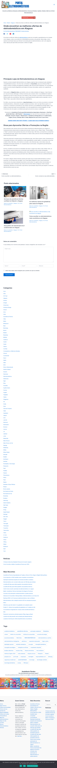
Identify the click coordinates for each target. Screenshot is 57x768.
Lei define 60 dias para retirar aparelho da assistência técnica (17, 584)
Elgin (4, 381)
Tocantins (5, 528)
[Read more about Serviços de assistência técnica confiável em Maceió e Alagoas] (15, 191)
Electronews (27, 114)
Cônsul (5, 353)
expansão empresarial (34, 641)
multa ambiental (21, 653)
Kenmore (5, 422)
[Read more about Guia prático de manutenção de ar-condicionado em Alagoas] (13, 217)
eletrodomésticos (24, 37)
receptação (23, 656)
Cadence (5, 339)
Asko (4, 314)
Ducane (5, 371)
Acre (4, 291)
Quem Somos (3, 705)
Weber (4, 544)
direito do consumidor (15, 634)
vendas (19, 663)
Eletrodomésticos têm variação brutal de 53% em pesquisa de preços (19, 600)
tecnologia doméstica (9, 663)
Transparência (3, 715)
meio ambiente (40, 650)
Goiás (4, 404)
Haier (4, 410)
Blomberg (5, 328)
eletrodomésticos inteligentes (11, 641)
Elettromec (5, 378)
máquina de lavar (31, 653)
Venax (4, 539)
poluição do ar (7, 656)
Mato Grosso (6, 440)
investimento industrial (36, 647)
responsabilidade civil (41, 656)
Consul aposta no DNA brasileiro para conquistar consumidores (18, 577)
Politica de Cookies (4, 714)
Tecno (4, 521)
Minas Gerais (6, 452)
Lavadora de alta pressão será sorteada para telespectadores (17, 616)
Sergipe (5, 507)
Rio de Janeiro (6, 489)
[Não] (55, 764)
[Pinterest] (10, 34)
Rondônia (5, 496)
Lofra (4, 436)
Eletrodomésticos (7, 376)
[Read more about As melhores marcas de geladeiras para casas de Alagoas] (38, 192)
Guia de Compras (7, 408)
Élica (4, 383)
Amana (5, 300)
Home (1, 704)
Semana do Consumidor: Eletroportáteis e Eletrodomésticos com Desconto (21, 595)
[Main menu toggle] (54, 4)
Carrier (5, 342)
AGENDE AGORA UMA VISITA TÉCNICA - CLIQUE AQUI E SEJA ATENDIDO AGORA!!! (28, 120)
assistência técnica (22, 631)
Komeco (5, 427)
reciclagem (30, 656)
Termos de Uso (3, 709)
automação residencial (35, 631)
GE (4, 401)
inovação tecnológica (9, 647)
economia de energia (42, 634)
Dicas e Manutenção (8, 367)
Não (24, 765)
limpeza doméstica (29, 650)
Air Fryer (5, 296)
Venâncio (5, 537)
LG (4, 431)
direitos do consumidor (29, 634)
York (4, 551)
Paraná (5, 473)
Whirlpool (5, 546)
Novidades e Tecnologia (9, 463)
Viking (4, 542)
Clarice (5, 346)
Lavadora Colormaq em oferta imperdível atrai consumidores (17, 618)
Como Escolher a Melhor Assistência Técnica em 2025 (16, 564)
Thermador (6, 525)
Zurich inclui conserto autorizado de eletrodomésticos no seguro (18, 588)
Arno (4, 312)
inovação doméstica (40, 644)
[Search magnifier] (34, 17)
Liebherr (5, 433)
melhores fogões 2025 (9, 653)
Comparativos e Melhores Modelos (11, 351)
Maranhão (5, 438)
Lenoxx (5, 429)
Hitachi (5, 415)
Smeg (4, 509)
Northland (5, 459)
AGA (4, 293)
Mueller (5, 456)
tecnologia (31, 659)
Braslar (5, 332)
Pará (4, 468)
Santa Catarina (6, 502)
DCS (4, 365)
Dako (4, 362)
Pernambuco (6, 475)
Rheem (5, 486)
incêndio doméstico (21, 644)
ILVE (4, 417)
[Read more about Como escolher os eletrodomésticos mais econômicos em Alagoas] (41, 212)
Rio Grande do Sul (7, 493)
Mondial (5, 454)
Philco (4, 477)
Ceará (4, 344)
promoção (15, 656)
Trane (4, 532)
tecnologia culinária (42, 659)
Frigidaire (5, 394)
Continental (6, 355)
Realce (4, 482)
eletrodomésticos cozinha (44, 638)
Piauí (4, 479)
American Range (7, 307)
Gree (4, 406)
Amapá (5, 302)
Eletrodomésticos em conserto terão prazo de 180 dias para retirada (19, 582)
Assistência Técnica (8, 316)
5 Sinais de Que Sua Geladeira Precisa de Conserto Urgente (17, 562)
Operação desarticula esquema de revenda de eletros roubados (18, 579)
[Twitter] (7, 34)
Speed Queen (6, 512)
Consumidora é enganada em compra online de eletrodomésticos (18, 609)
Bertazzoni (5, 323)
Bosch (4, 330)
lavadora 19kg (19, 650)
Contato (2, 722)
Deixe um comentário (8, 203)
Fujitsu (4, 397)
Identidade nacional (8, 644)
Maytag (5, 445)
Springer (5, 514)
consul (6, 634)
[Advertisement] (28, 60)
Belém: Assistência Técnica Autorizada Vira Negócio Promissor (18, 591)
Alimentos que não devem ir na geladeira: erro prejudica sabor (17, 605)
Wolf (4, 548)
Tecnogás (5, 523)
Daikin (4, 360)
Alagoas (15, 203)
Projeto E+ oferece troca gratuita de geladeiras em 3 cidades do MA (19, 607)
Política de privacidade (5, 707)
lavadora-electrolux (8, 650)
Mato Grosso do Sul (8, 443)
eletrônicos (24, 641)
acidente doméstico (9, 631)
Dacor (4, 358)
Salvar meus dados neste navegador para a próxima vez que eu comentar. (22, 270)
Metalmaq (5, 447)
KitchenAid (6, 424)
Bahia (4, 321)
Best (4, 325)
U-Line (5, 535)
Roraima (5, 498)
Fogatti (5, 392)
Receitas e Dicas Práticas (9, 484)
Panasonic (5, 466)
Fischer (5, 390)
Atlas (4, 319)
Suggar (5, 519)
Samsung (5, 500)
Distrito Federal (6, 369)
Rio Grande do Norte (8, 491)
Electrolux (5, 374)
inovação (31, 644)
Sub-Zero (5, 516)
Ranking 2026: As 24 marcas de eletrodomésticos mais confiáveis (19, 598)
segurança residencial (10, 659)
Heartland (5, 413)
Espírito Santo (6, 388)
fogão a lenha (45, 641)
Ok (20, 765)
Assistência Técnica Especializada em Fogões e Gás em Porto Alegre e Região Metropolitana (25, 575)
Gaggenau (5, 399)
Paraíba (5, 470)
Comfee (5, 348)
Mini (4, 612)
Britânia (5, 337)
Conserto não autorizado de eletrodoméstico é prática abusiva (18, 593)
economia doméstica (9, 637)
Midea (4, 450)
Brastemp (5, 335)
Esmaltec (5, 385)
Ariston (5, 309)
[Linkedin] (13, 34)
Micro (4, 602)
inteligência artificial (23, 647)
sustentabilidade (22, 659)
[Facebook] (4, 34)
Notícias (5, 461)
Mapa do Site (3, 721)
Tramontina (6, 530)
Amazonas (5, 305)
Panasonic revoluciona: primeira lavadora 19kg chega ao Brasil (18, 614)
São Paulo (5, 505)
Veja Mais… (19, 736)
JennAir (5, 420)
